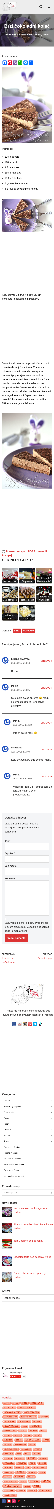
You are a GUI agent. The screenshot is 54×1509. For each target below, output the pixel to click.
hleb (25, 1426)
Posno (31, 1458)
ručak (8, 1467)
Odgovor (46, 661)
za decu (21, 1490)
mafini (46, 1440)
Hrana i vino (9, 1431)
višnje (27, 1486)
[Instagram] (14, 1501)
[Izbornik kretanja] (49, 7)
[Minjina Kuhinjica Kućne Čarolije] (10, 7)
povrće (43, 1458)
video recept (12, 1486)
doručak (9, 1421)
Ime (7, 840)
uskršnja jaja (10, 1481)
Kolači (38, 34)
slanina (20, 1472)
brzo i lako (36, 1403)
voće (36, 1486)
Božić (16, 1403)
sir (27, 1468)
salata (19, 1468)
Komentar (11, 878)
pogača (8, 1458)
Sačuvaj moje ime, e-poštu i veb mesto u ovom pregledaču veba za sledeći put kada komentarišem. (27, 926)
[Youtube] (9, 1501)
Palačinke (26, 1449)
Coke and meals (28, 1417)
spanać (32, 1472)
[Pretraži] (41, 6)
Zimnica (32, 1490)
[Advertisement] (27, 263)
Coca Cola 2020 (10, 1417)
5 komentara (25, 34)
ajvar (6, 1403)
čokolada (28, 631)
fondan (37, 1421)
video (46, 1481)
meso (32, 1444)
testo (42, 1472)
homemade (35, 1426)
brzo (16, 631)
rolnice (42, 1463)
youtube (8, 1491)
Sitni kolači (39, 1468)
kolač (27, 1435)
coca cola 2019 (31, 1412)
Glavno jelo (11, 1426)
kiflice (7, 1435)
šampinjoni (9, 1495)
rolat (32, 1463)
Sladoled (8, 1472)
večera (34, 1481)
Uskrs (45, 34)
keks (43, 1431)
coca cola (9, 1408)
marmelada (20, 1444)
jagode (33, 1431)
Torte (7, 1477)
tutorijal (19, 1477)
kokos (17, 1435)
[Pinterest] (19, 1501)
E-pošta (10, 853)
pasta (37, 1449)
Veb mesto (11, 866)
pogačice (20, 1458)
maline (7, 1444)
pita (19, 1454)
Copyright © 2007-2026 (10, 1506)
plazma (37, 1454)
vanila (23, 1481)
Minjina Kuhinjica (27, 1506)
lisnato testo (32, 1440)
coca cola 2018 (12, 1412)
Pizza (27, 1454)
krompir (8, 1440)
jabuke (23, 1431)
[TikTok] (24, 1501)
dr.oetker (24, 1421)
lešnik (18, 1440)
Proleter (22, 1463)
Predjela (9, 1463)
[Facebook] (4, 1501)
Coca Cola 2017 (26, 1408)
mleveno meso (10, 1449)
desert (44, 1417)
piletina (8, 1454)
